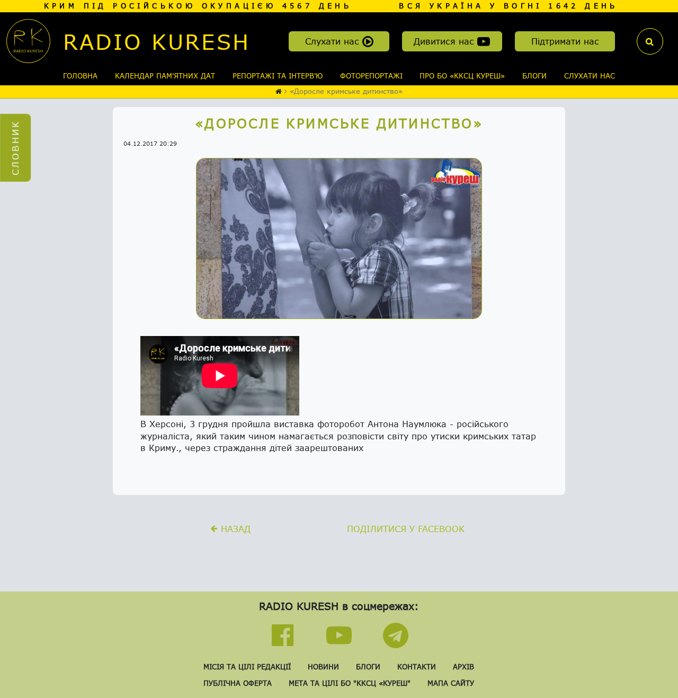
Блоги (534, 76)
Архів (463, 666)
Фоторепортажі (371, 76)
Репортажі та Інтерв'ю (278, 76)
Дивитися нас (445, 41)
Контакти (416, 666)
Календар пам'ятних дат (165, 76)
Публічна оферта (237, 683)
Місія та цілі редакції (247, 666)
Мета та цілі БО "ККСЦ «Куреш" (350, 683)
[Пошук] (650, 41)
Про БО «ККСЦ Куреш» (462, 76)
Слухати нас (333, 41)
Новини (323, 666)
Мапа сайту (450, 683)
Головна (80, 76)
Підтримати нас (565, 41)
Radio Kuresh (156, 41)
